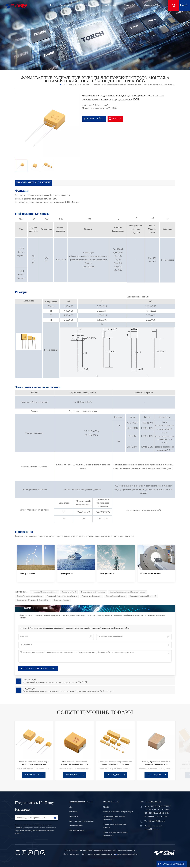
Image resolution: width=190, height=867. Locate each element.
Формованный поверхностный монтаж (44, 592)
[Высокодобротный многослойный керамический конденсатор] (156, 740)
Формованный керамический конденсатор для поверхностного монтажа (74, 763)
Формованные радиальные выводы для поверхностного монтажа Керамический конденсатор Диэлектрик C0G (79, 628)
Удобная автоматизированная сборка (29, 596)
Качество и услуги (107, 5)
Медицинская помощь (150, 574)
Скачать (116, 119)
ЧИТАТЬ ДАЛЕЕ (32, 775)
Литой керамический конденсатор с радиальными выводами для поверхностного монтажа (33, 763)
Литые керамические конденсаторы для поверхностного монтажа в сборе (115, 763)
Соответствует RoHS (69, 592)
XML (83, 854)
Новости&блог (131, 5)
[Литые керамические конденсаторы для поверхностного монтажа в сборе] (115, 740)
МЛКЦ (106, 807)
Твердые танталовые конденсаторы (118, 812)
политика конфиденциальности (100, 854)
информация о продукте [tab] (33, 182)
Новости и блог (75, 826)
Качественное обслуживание (81, 821)
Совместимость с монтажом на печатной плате (33, 600)
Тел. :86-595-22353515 (155, 821)
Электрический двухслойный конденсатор (115, 834)
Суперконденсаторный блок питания (115, 826)
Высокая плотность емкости (115, 596)
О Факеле (73, 812)
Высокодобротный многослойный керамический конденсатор (156, 763)
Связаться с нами (153, 5)
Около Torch (66, 5)
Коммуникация (107, 574)
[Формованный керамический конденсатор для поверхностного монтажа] (74, 740)
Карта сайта (75, 854)
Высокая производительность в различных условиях (127, 592)
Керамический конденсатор (79, 84)
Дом (51, 5)
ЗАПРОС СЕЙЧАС (95, 119)
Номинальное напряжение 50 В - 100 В (143, 596)
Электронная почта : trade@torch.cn (153, 827)
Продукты (85, 5)
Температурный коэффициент (91, 596)
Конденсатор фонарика (61, 600)
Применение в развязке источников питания (62, 596)
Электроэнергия (27, 574)
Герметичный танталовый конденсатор (114, 818)
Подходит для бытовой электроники (93, 592)
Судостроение (66, 574)
